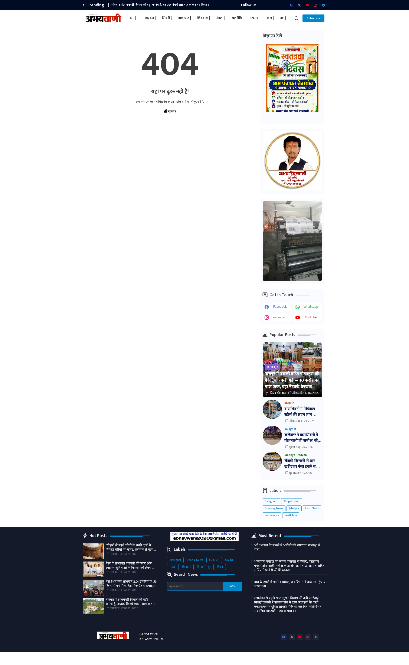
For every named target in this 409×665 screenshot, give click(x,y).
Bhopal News (292, 501)
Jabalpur (294, 508)
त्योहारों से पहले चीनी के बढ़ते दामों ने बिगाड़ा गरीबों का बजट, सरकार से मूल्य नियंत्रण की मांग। (129, 547)
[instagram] (315, 5)
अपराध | (255, 18)
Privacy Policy (290, 658)
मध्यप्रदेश (228, 559)
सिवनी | (167, 18)
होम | (133, 18)
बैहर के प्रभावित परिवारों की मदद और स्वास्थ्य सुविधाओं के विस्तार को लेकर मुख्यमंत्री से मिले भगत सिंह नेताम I (129, 566)
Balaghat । (271, 501)
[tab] (133, 18)
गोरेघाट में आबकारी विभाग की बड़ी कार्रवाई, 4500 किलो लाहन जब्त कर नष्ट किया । (160, 4)
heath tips (291, 515)
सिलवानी (186, 566)
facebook (280, 307)
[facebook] (291, 5)
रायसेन (172, 566)
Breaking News (274, 508)
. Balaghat (175, 559)
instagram (279, 317)
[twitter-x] (299, 5)
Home (238, 658)
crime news (272, 515)
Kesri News (312, 508)
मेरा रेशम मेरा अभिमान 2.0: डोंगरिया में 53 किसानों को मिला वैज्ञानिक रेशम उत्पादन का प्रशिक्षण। (131, 584)
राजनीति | (237, 18)
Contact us (268, 658)
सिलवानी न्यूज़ (204, 566)
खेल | (270, 18)
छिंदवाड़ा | (203, 18)
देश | (283, 18)
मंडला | (220, 18)
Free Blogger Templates (188, 658)
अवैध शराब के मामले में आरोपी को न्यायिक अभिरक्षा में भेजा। (287, 547)
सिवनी (220, 566)
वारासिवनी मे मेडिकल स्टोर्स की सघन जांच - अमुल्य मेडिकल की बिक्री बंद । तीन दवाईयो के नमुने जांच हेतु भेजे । (302, 412)
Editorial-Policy (315, 658)
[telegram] (324, 5)
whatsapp (311, 307)
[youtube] (307, 5)
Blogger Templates (118, 658)
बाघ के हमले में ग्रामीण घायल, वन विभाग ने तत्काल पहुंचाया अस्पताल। (290, 584)
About (252, 658)
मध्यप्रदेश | (149, 18)
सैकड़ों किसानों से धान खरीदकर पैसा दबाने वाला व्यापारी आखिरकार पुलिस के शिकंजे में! (302, 464)
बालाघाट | (184, 18)
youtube (311, 317)
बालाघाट (213, 559)
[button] (296, 18)
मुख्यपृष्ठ (172, 111)
